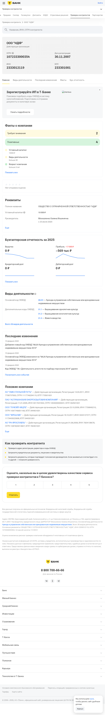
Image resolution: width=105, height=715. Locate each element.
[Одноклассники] (52, 581)
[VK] (46, 581)
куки (92, 698)
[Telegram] (58, 581)
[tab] (6, 80)
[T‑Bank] (14, 3)
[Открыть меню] (3, 3)
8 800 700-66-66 (52, 570)
